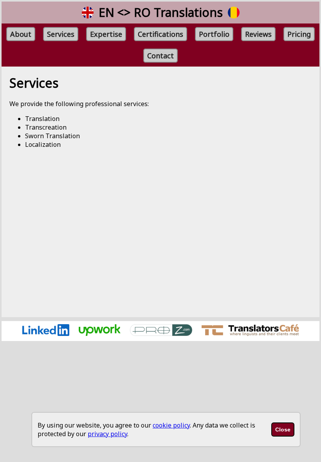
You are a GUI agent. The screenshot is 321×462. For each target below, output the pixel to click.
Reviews (258, 34)
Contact (160, 55)
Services (60, 34)
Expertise (106, 34)
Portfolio (214, 34)
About (20, 34)
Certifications (160, 34)
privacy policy (107, 434)
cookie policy (171, 425)
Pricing (299, 34)
